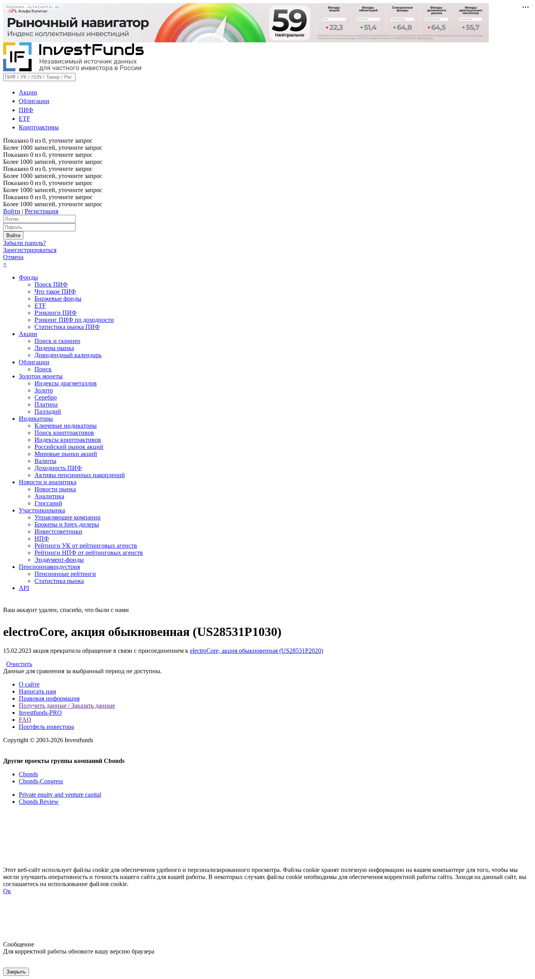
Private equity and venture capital (60, 794)
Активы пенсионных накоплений (79, 475)
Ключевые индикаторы (65, 425)
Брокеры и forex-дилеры (66, 524)
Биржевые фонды (57, 298)
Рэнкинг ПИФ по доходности (74, 319)
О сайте (29, 684)
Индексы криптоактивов (67, 439)
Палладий (47, 411)
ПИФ (26, 110)
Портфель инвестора (46, 726)
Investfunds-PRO (40, 712)
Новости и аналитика (47, 482)
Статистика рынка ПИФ (67, 326)
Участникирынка (42, 510)
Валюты (45, 461)
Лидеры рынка (54, 348)
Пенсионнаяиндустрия (49, 566)
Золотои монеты (41, 376)
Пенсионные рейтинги (65, 573)
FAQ (25, 719)
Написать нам (37, 691)
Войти (11, 211)
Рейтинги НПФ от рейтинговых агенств (88, 552)
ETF (24, 118)
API (24, 588)
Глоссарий (48, 503)
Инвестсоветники (58, 531)
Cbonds (28, 774)
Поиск (43, 369)
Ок (7, 891)
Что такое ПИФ (55, 291)
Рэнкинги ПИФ (55, 312)
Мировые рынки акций (65, 453)
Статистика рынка (59, 581)
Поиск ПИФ (51, 284)
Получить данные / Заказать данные (67, 705)
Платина (46, 404)
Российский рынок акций (68, 446)
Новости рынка (55, 489)
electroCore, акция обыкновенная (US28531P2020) (256, 650)
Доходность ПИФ (58, 468)
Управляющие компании (67, 517)
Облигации (34, 101)
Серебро (45, 397)
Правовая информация (49, 698)
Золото (43, 390)
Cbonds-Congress (41, 781)
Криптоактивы (39, 127)
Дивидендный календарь (67, 355)
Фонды (28, 277)
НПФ (41, 538)
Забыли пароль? (24, 243)
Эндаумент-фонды (59, 559)
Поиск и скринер (57, 341)
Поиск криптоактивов (64, 432)
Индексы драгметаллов (65, 383)
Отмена (13, 257)
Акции (28, 92)
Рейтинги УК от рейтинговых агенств (85, 545)
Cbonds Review (39, 801)
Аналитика (49, 496)
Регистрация (41, 211)
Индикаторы (36, 418)
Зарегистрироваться (29, 250)
